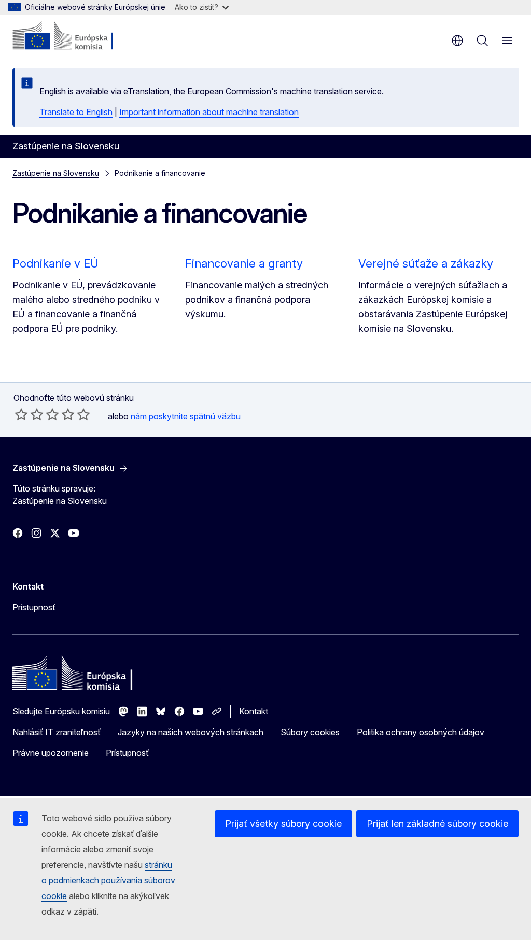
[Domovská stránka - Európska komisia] (75, 36)
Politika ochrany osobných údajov (420, 732)
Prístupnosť (33, 607)
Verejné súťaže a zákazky (425, 263)
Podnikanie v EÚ (55, 263)
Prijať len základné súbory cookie (437, 823)
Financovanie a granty (244, 263)
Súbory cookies (310, 732)
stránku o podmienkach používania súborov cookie (108, 880)
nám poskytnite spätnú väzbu (186, 416)
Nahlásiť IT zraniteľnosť (56, 732)
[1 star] (21, 414)
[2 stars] (29, 414)
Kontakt (253, 711)
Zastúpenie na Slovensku (55, 173)
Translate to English (76, 112)
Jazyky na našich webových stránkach (190, 732)
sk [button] (457, 40)
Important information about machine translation (209, 112)
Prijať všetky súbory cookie (283, 823)
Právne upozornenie (50, 753)
